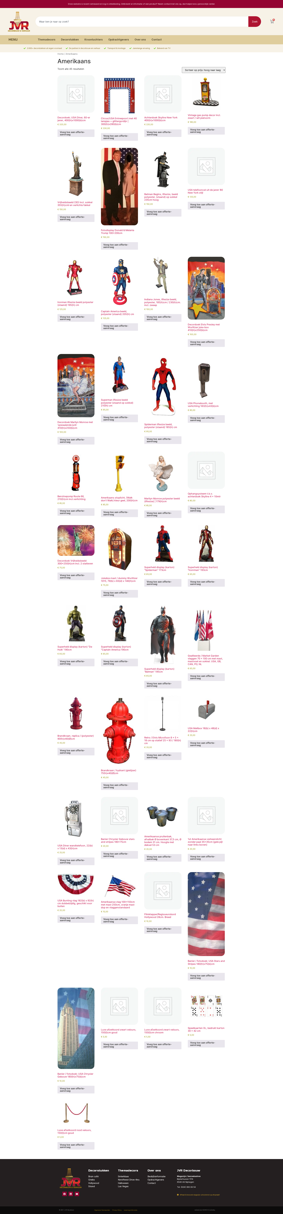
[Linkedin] (71, 1194)
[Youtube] (77, 1194)
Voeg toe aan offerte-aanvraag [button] (72, 133)
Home (60, 54)
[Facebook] (64, 1194)
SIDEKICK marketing (209, 1210)
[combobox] (142, 21)
